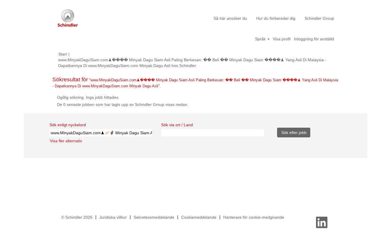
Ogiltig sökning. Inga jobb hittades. (88, 97)
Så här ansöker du (230, 18)
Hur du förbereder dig (275, 18)
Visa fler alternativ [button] (66, 141)
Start (62, 54)
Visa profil (282, 39)
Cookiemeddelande (198, 217)
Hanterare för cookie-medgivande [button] (253, 217)
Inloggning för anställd (314, 39)
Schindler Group (319, 18)
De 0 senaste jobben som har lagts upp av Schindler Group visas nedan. (122, 104)
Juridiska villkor (113, 217)
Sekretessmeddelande (154, 217)
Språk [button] (261, 39)
